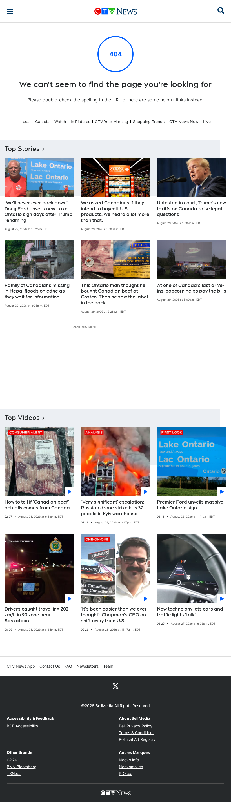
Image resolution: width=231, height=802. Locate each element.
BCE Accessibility (22, 725)
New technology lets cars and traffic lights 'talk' (190, 612)
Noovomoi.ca (131, 766)
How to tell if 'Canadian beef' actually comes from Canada (37, 505)
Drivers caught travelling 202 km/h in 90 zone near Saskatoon (36, 614)
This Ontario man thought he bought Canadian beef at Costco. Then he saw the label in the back (114, 294)
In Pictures (80, 121)
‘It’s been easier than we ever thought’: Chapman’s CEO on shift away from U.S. (114, 614)
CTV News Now (183, 121)
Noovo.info (129, 760)
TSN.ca (14, 773)
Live (207, 121)
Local (25, 121)
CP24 (12, 760)
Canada (42, 121)
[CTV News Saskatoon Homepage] (115, 11)
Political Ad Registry (137, 739)
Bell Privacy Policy (135, 725)
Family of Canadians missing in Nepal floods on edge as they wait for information (37, 291)
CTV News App (21, 666)
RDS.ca (125, 773)
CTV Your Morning (111, 121)
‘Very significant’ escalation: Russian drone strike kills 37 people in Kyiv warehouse (112, 507)
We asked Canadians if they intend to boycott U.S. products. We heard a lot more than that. (115, 211)
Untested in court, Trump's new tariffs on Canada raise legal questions (191, 208)
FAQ (68, 666)
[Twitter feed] (115, 685)
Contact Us (49, 666)
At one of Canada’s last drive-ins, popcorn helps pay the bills (191, 288)
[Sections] (10, 11)
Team (108, 666)
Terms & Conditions (136, 732)
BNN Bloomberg (22, 766)
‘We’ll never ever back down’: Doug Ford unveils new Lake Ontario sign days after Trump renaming (38, 211)
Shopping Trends (149, 121)
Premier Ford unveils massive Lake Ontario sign (190, 505)
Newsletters (88, 666)
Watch (60, 121)
